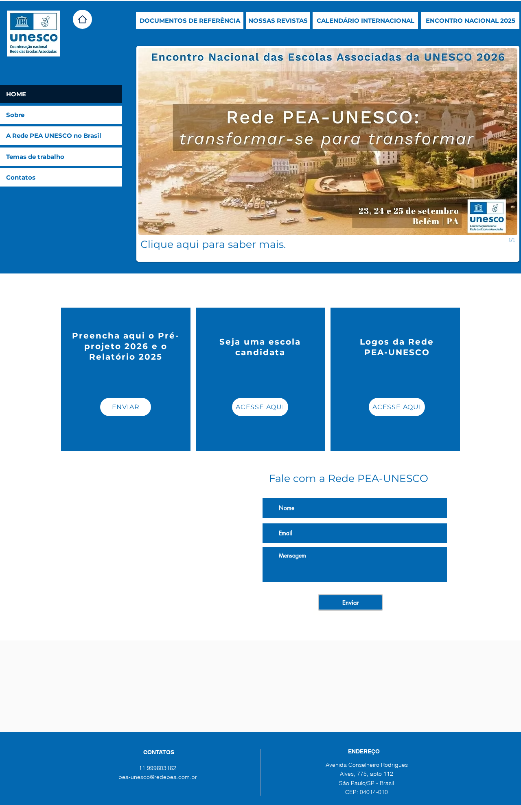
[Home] (82, 19)
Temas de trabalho (35, 157)
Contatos (20, 177)
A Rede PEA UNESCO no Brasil (53, 135)
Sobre (15, 115)
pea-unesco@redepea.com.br (157, 777)
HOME (16, 94)
